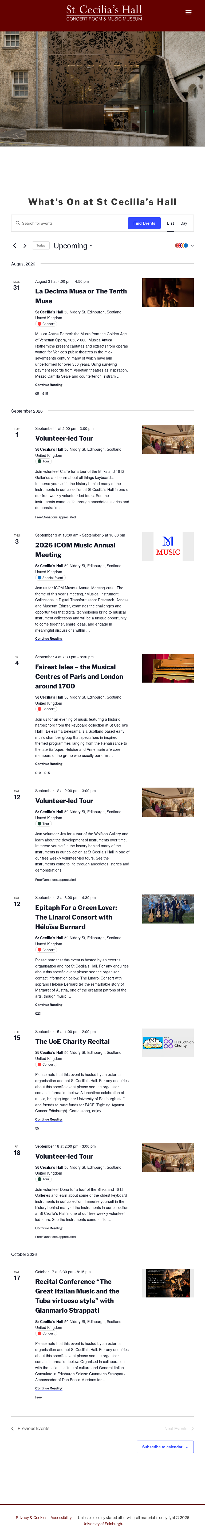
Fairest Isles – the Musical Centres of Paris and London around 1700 (79, 676)
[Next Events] (25, 245)
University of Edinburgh (102, 1523)
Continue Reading (48, 385)
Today (40, 245)
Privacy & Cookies (31, 1517)
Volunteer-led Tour (64, 438)
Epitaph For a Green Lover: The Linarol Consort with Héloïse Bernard (76, 917)
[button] (183, 245)
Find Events (144, 223)
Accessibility (61, 1517)
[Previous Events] (14, 245)
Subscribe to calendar (162, 1446)
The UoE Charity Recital (72, 1041)
